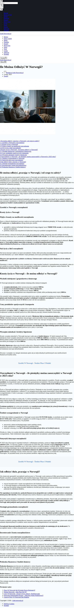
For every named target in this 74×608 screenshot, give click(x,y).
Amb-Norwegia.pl (5, 33)
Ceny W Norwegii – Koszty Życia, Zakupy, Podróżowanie (22, 594)
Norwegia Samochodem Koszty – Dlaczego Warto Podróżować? (23, 595)
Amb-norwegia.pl (17, 600)
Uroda (6, 51)
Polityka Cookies (9, 604)
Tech (5, 49)
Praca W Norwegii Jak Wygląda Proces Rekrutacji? (19, 590)
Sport (5, 47)
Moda (5, 40)
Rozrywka (7, 45)
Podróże (6, 42)
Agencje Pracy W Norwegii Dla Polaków (16, 597)
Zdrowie (6, 52)
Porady (6, 44)
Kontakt (6, 54)
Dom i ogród (8, 38)
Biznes (6, 37)
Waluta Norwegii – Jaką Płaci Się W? (15, 592)
